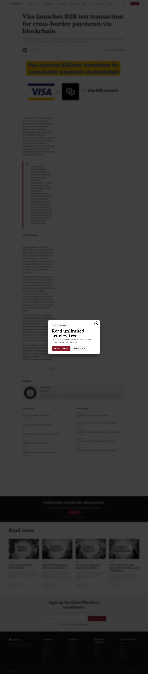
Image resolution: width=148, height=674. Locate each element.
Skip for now (79, 348)
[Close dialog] (96, 323)
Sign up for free (61, 348)
